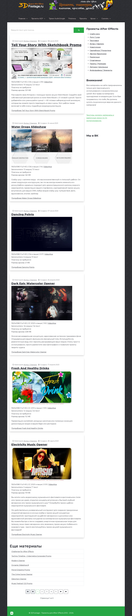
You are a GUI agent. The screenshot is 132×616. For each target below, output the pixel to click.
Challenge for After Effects (22, 552)
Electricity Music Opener (29, 444)
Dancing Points (22, 214)
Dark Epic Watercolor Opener (33, 283)
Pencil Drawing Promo (20, 570)
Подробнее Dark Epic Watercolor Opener (29, 352)
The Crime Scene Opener (21, 574)
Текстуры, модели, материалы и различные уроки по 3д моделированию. (100, 118)
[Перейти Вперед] (61, 591)
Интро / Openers (30, 41)
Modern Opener (18, 561)
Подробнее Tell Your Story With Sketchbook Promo (33, 111)
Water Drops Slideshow (28, 126)
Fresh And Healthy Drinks (30, 368)
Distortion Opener (18, 579)
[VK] (12, 613)
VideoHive (48, 82)
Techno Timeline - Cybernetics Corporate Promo (31, 556)
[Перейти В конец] (66, 591)
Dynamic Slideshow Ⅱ (20, 565)
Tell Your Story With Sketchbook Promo (46, 45)
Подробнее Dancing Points (22, 267)
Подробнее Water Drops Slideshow (26, 198)
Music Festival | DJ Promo (21, 583)
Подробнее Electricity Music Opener (26, 534)
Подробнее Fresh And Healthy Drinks (27, 428)
